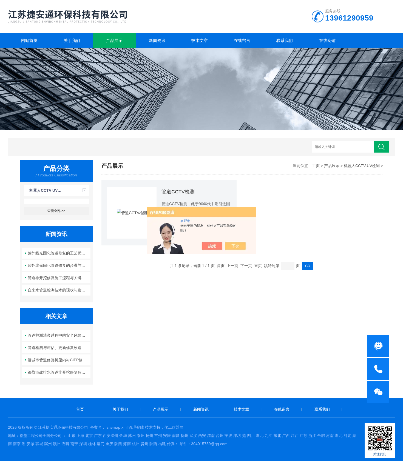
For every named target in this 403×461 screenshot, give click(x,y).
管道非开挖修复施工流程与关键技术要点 (59, 278)
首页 (80, 409)
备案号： (98, 427)
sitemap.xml (117, 427)
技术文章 (199, 40)
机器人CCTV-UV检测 (47, 190)
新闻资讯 (157, 40)
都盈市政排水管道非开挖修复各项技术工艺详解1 (59, 372)
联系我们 (284, 40)
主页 (316, 166)
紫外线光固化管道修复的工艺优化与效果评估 (59, 253)
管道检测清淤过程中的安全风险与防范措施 (59, 335)
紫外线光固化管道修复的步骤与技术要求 (59, 265)
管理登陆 (136, 427)
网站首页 (29, 40)
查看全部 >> (56, 211)
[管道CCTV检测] (132, 213)
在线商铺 (327, 40)
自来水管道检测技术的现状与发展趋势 (59, 290)
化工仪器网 (173, 427)
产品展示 (114, 40)
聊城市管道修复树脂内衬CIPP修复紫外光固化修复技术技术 (59, 360)
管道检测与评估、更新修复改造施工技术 (59, 347)
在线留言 (242, 40)
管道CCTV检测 (178, 191)
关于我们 (72, 40)
